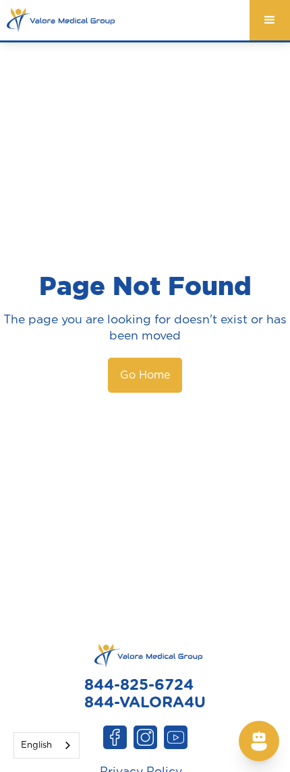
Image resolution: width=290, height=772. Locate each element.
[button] (270, 20)
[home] (57, 20)
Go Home (145, 375)
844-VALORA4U (145, 702)
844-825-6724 (139, 685)
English (36, 745)
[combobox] (46, 745)
